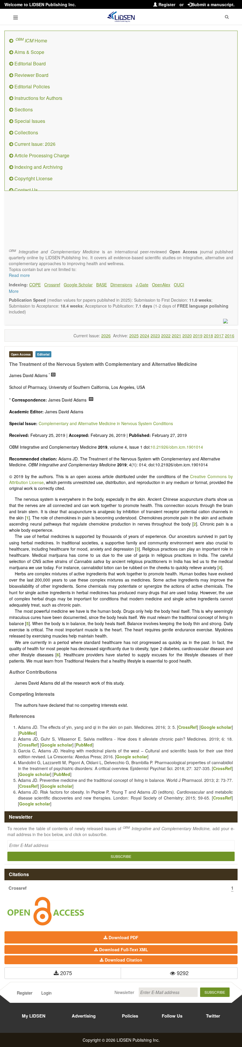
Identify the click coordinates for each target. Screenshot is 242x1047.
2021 (176, 335)
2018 (208, 335)
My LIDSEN (33, 1016)
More (14, 291)
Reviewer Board (30, 75)
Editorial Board (29, 63)
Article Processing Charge (41, 155)
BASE (101, 285)
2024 (144, 335)
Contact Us (25, 189)
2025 (134, 335)
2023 (155, 335)
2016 (229, 335)
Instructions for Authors (37, 98)
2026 (106, 335)
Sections (23, 109)
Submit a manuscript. (213, 4)
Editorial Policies (31, 86)
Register (166, 4)
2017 (219, 335)
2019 (197, 335)
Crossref (52, 285)
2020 (187, 335)
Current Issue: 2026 (34, 144)
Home (31, 40)
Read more (19, 275)
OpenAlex (161, 285)
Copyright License (33, 178)
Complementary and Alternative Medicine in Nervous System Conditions (106, 423)
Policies (130, 1016)
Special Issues (29, 121)
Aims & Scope (28, 52)
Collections (25, 132)
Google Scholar (78, 285)
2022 (166, 335)
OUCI (179, 285)
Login (46, 993)
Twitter (213, 1016)
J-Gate (142, 285)
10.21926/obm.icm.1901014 (177, 447)
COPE (35, 285)
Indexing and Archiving (38, 167)
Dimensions (121, 285)
